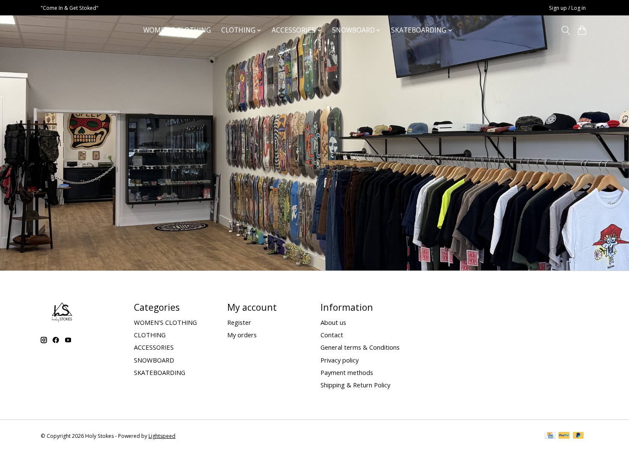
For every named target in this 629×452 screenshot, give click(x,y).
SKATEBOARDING (159, 372)
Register (239, 322)
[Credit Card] (550, 436)
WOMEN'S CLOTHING (177, 30)
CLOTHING (150, 334)
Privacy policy (339, 360)
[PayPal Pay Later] (578, 436)
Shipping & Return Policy (355, 385)
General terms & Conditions (360, 347)
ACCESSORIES (154, 347)
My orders (242, 334)
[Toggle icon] (565, 30)
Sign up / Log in (567, 8)
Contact (331, 334)
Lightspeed (161, 436)
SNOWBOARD (154, 360)
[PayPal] (564, 436)
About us (333, 322)
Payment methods (346, 372)
